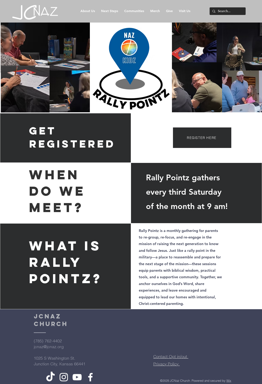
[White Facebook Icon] (90, 377)
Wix (228, 381)
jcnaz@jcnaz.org (49, 346)
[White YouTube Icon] (77, 377)
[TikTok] (50, 377)
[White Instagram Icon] (63, 377)
